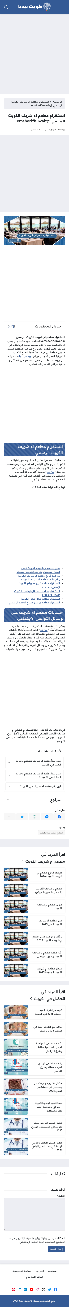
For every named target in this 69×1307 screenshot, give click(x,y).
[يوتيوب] (31, 1289)
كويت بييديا (26, 356)
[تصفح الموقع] (63, 7)
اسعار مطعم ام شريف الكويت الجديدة (38, 571)
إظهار (11, 326)
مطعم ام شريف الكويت (51, 832)
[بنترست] (13, 1289)
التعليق (61, 1195)
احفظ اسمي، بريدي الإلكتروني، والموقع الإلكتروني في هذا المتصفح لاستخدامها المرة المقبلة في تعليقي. (36, 1240)
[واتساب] (34, 816)
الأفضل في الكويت (49, 998)
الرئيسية (57, 101)
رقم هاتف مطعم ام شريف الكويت (40, 579)
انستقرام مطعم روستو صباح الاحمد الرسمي (34, 602)
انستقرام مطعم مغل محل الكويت (40, 598)
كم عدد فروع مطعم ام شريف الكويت (39, 575)
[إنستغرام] (37, 1289)
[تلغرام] (25, 1289)
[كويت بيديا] (34, 7)
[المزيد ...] (10, 816)
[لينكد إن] (19, 1289)
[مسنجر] (47, 816)
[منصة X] (43, 1289)
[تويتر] (22, 816)
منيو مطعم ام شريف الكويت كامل (40, 568)
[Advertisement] (34, 52)
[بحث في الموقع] (6, 7)
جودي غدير (51, 129)
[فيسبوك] (59, 816)
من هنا (50, 471)
